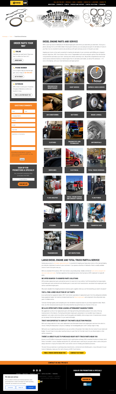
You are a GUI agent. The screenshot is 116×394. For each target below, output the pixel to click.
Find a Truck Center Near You (54, 353)
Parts (67, 4)
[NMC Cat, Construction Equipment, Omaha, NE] (87, 384)
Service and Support (78, 4)
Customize (10, 387)
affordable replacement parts (61, 263)
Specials (68, 2)
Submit (22, 159)
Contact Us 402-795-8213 (58, 363)
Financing (102, 4)
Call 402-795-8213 (59, 2)
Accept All (31, 387)
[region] (20, 382)
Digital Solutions (92, 4)
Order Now (18, 60)
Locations (95, 2)
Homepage (4, 36)
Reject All (21, 387)
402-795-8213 (28, 72)
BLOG (74, 2)
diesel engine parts (79, 297)
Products (60, 4)
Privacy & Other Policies (40, 376)
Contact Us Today (77, 353)
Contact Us (87, 2)
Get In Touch (18, 76)
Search (102, 2)
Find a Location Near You (23, 95)
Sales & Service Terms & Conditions (50, 378)
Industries (51, 4)
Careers (79, 2)
